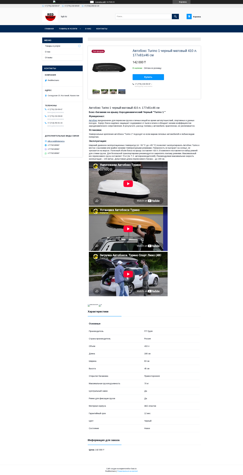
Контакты (101, 29)
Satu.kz (134, 469)
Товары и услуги (68, 29)
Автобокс (93, 120)
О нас (88, 29)
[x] (100, 304)
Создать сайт (100, 2)
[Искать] (175, 16)
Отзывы (48, 57)
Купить (148, 77)
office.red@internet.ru (56, 141)
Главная (49, 29)
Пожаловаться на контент (127, 471)
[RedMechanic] (50, 21)
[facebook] (93, 304)
